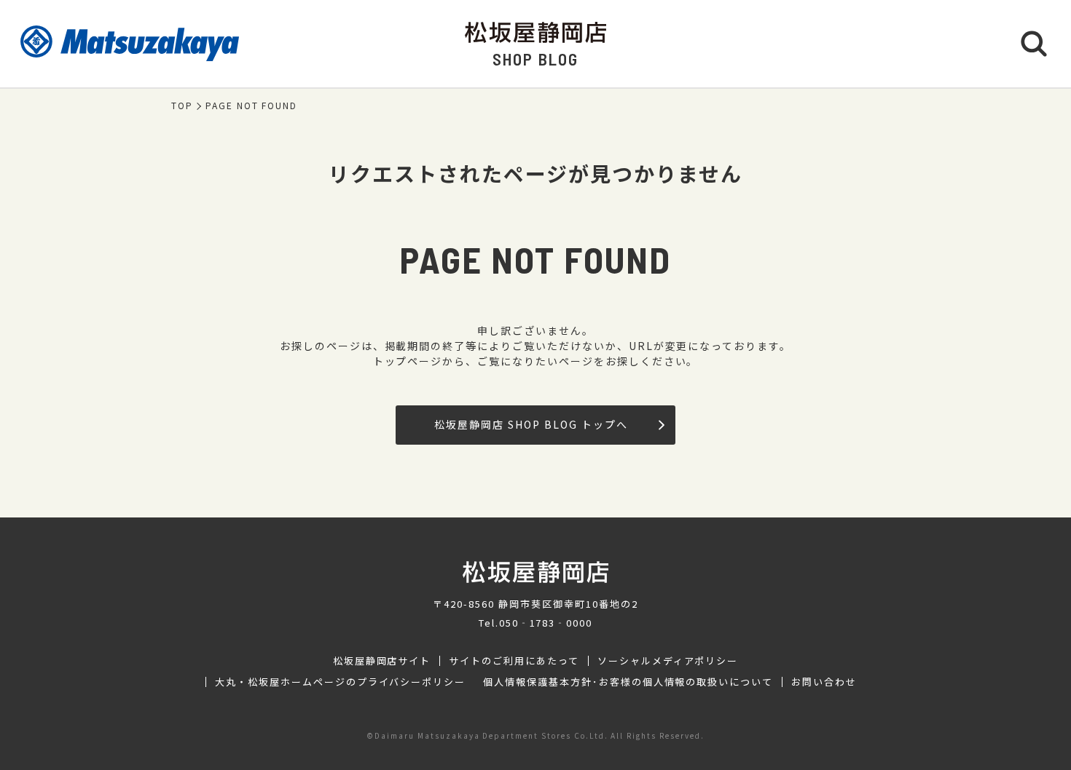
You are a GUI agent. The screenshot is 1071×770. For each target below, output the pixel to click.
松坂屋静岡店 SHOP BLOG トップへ (530, 424)
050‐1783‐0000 (545, 623)
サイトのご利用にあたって (514, 661)
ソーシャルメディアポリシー (667, 661)
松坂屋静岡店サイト (382, 661)
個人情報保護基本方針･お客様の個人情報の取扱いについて (628, 682)
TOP (182, 105)
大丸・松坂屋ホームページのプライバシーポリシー (340, 682)
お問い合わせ (824, 682)
